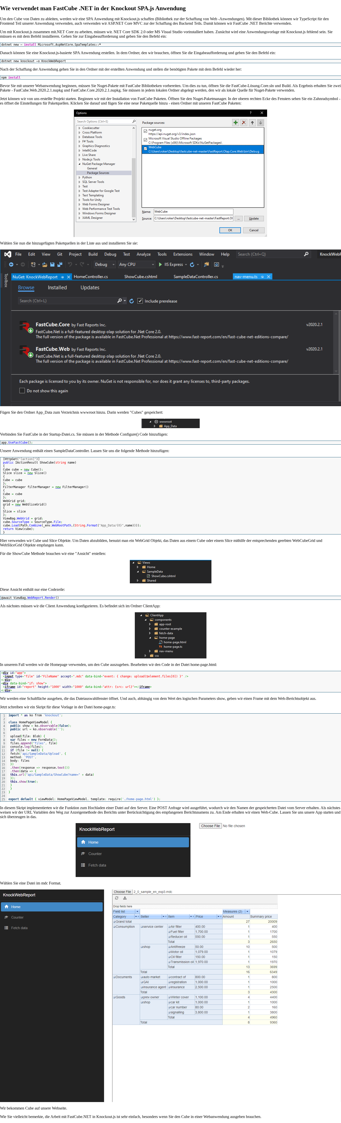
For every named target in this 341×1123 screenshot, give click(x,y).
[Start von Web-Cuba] (170, 850)
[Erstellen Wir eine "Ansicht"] (170, 571)
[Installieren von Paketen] (170, 328)
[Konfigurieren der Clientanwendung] (170, 635)
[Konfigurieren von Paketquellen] (170, 173)
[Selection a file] (170, 995)
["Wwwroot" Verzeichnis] (170, 423)
